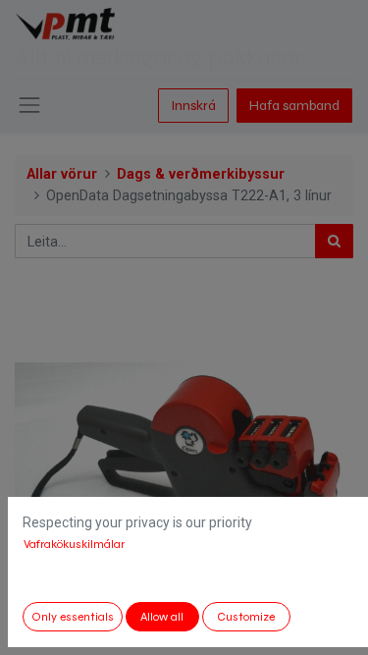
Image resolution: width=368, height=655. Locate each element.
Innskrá (193, 105)
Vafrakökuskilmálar (74, 544)
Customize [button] (246, 617)
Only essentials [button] (72, 617)
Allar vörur (61, 174)
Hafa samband (294, 105)
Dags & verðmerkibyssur (201, 174)
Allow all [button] (162, 617)
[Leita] (334, 241)
